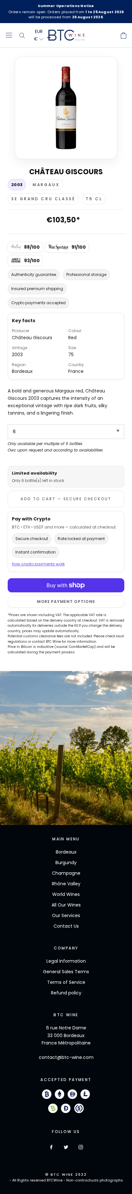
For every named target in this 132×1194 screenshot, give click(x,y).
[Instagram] (80, 1146)
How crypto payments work (38, 564)
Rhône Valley (66, 883)
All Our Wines (66, 905)
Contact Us (66, 926)
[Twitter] (66, 1146)
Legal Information (66, 961)
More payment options (66, 601)
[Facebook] (51, 1146)
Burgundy (66, 862)
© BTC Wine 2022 (66, 1174)
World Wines (66, 894)
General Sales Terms (66, 971)
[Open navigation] (9, 35)
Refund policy (66, 993)
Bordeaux (66, 852)
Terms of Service (66, 982)
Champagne (66, 873)
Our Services (66, 915)
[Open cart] (123, 35)
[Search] (22, 35)
